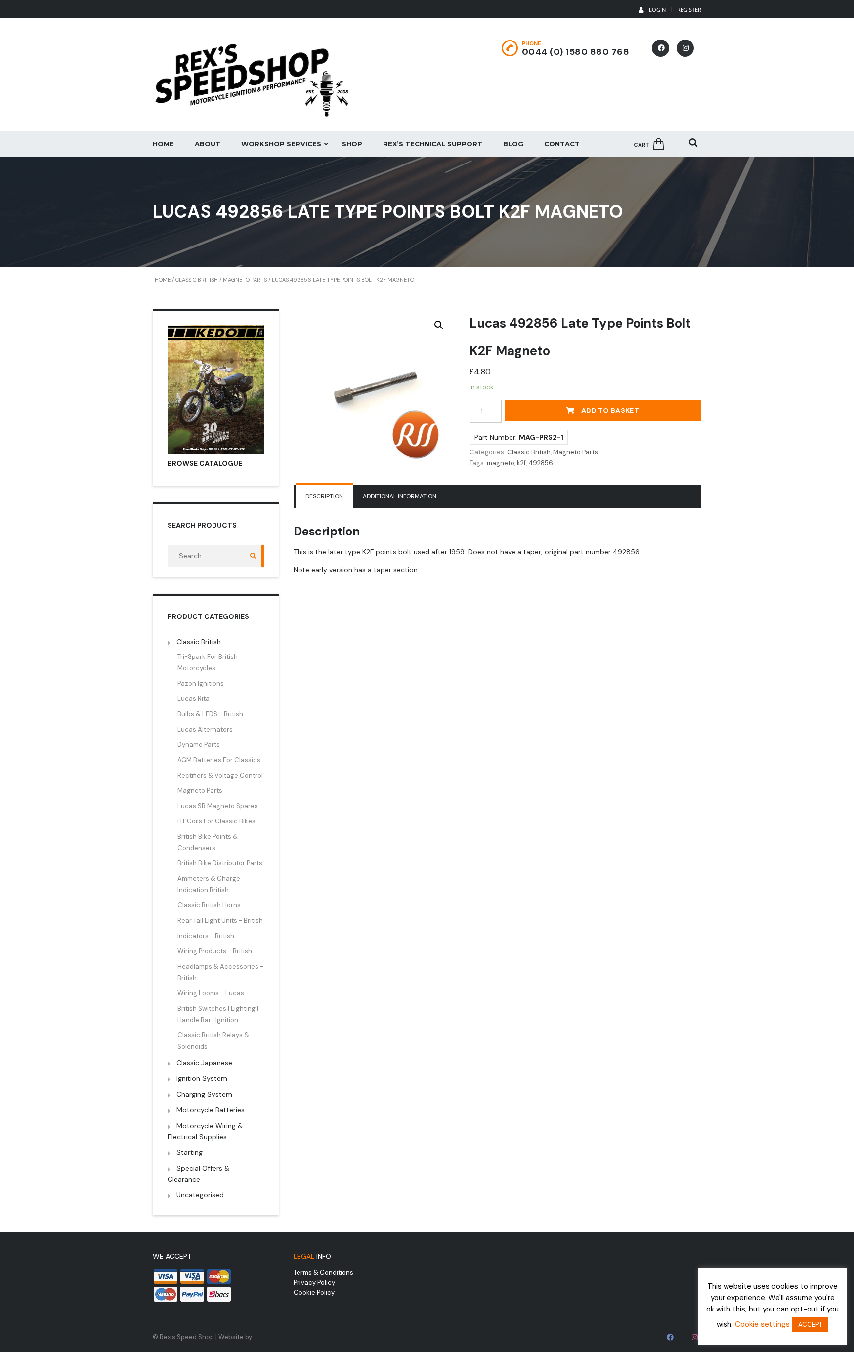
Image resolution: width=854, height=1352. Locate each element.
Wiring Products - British (214, 951)
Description (324, 496)
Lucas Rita (193, 699)
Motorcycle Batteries (210, 1110)
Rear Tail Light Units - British (220, 920)
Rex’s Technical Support (432, 144)
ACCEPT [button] (810, 1324)
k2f (521, 463)
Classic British (196, 279)
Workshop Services (281, 144)
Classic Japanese (204, 1062)
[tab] (324, 496)
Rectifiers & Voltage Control (220, 775)
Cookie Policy (314, 1292)
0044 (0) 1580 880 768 (576, 52)
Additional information (399, 496)
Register (689, 9)
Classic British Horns (209, 905)
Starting (189, 1152)
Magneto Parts (245, 279)
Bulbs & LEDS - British (210, 714)
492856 (540, 463)
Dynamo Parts (198, 744)
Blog (513, 144)
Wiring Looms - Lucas (210, 993)
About (207, 144)
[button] (439, 325)
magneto (500, 463)
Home (163, 144)
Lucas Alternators (205, 729)
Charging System (204, 1094)
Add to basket (610, 410)
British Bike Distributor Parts (219, 863)
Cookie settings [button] (762, 1324)
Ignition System (201, 1078)
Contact (562, 144)
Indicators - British (205, 936)
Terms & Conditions (323, 1273)
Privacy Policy (314, 1282)
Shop (352, 144)
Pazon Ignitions (200, 683)
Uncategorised (200, 1194)
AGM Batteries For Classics (218, 760)
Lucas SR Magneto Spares (217, 806)
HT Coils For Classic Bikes (216, 821)
